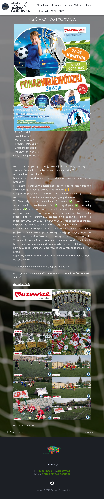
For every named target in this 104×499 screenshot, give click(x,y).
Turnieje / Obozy (73, 5)
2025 (61, 11)
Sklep (88, 5)
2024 (53, 11)
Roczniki (57, 5)
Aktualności (43, 5)
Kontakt (43, 11)
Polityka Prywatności (60, 490)
